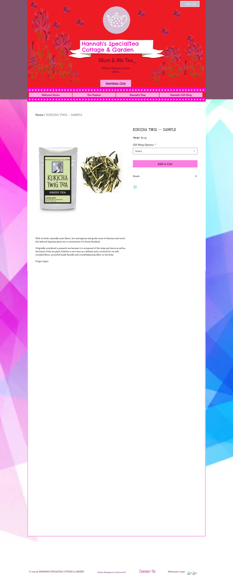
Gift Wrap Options (144, 144)
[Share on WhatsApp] (135, 187)
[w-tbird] (200, 571)
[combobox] (165, 151)
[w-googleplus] (195, 574)
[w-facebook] (189, 574)
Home (39, 115)
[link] (186, 4)
